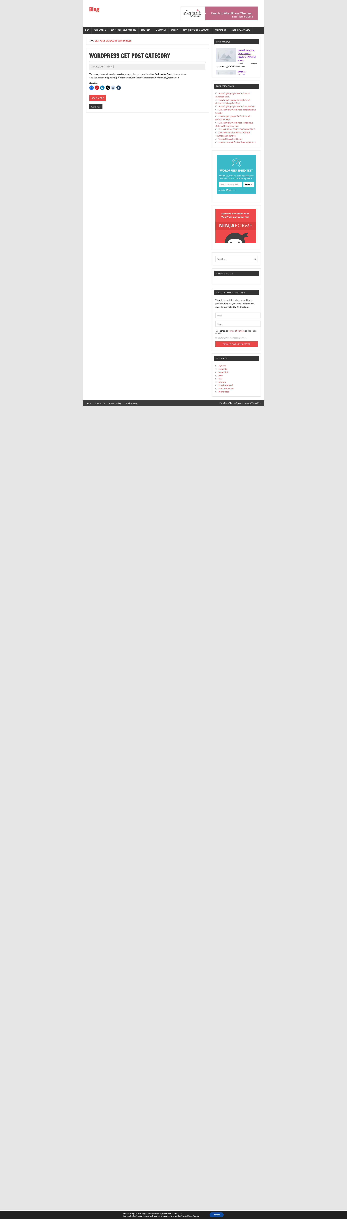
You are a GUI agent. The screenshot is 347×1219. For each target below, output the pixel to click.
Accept (217, 1214)
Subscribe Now (186, 609)
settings (194, 1216)
